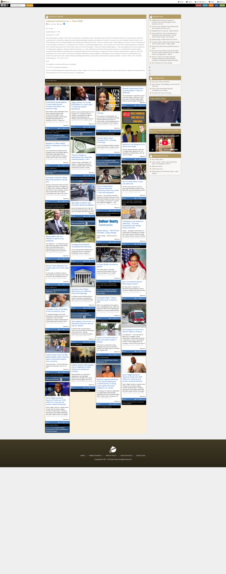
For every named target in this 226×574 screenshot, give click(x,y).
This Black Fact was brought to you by (72, 84)
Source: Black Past (51, 80)
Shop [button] (212, 2)
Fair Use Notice (126, 456)
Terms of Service (95, 456)
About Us (222, 2)
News (216, 5)
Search (30, 5)
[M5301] (165, 67)
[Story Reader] (165, 70)
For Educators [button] (201, 2)
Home (181, 2)
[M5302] (165, 73)
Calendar (198, 5)
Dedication (140, 456)
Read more (66, 125)
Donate (222, 5)
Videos (211, 5)
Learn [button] (189, 2)
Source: (57, 131)
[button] (9, 572)
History (205, 5)
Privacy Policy (111, 456)
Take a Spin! (176, 125)
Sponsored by (57, 137)
